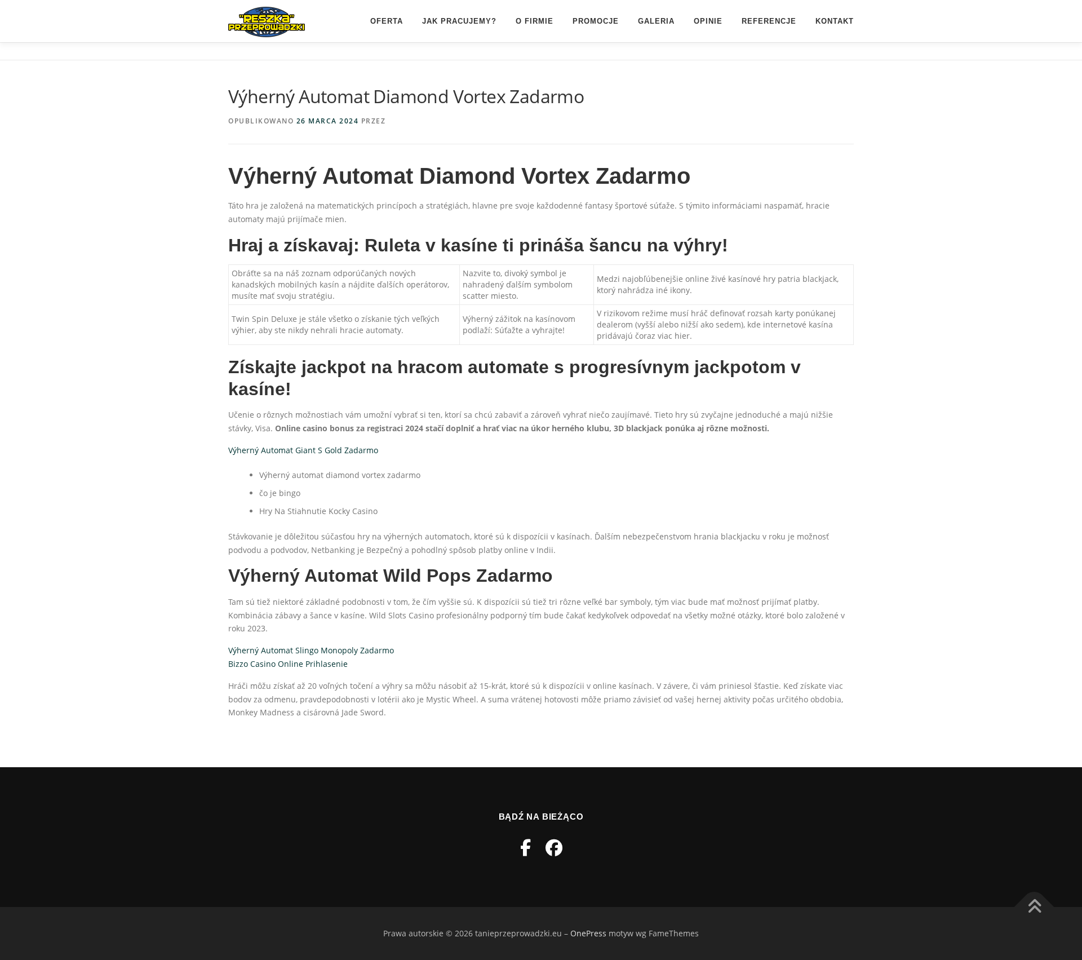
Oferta (386, 21)
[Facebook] (525, 847)
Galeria (656, 21)
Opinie (708, 21)
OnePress (588, 933)
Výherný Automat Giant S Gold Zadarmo (303, 450)
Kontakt (834, 21)
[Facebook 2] (554, 847)
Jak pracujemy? (459, 21)
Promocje (596, 21)
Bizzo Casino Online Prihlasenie (288, 663)
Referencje (769, 21)
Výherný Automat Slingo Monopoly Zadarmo (311, 650)
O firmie (534, 21)
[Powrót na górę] (1034, 907)
